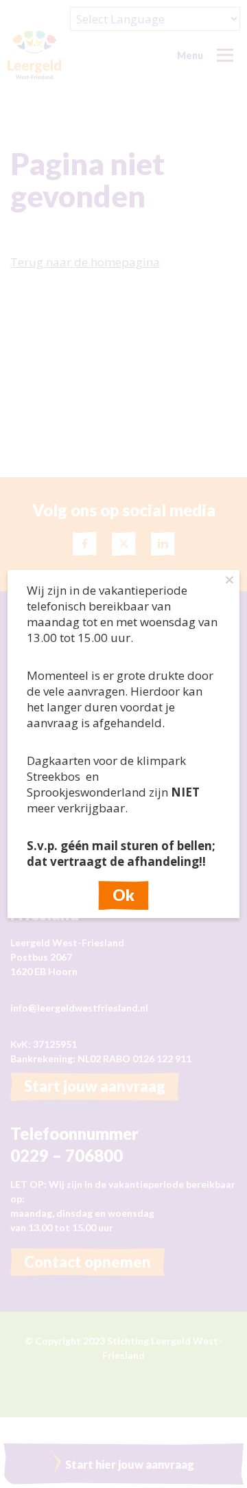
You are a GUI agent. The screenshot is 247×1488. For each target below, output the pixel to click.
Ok (123, 895)
